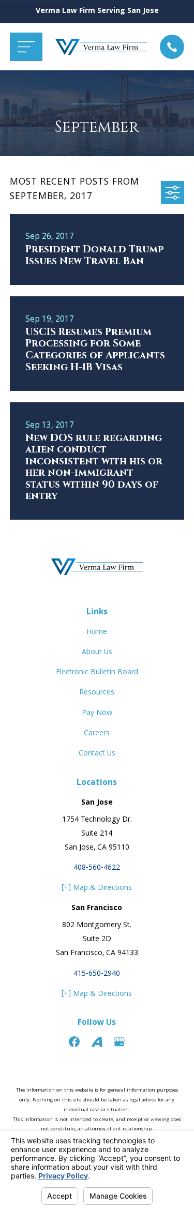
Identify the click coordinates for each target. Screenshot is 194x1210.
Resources (96, 693)
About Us (97, 652)
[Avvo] (97, 1041)
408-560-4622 (96, 868)
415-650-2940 (96, 974)
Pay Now (97, 713)
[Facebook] (74, 1041)
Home (96, 632)
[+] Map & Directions (97, 888)
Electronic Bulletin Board (97, 673)
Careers (97, 734)
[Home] (101, 47)
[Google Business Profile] (119, 1041)
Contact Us (97, 754)
